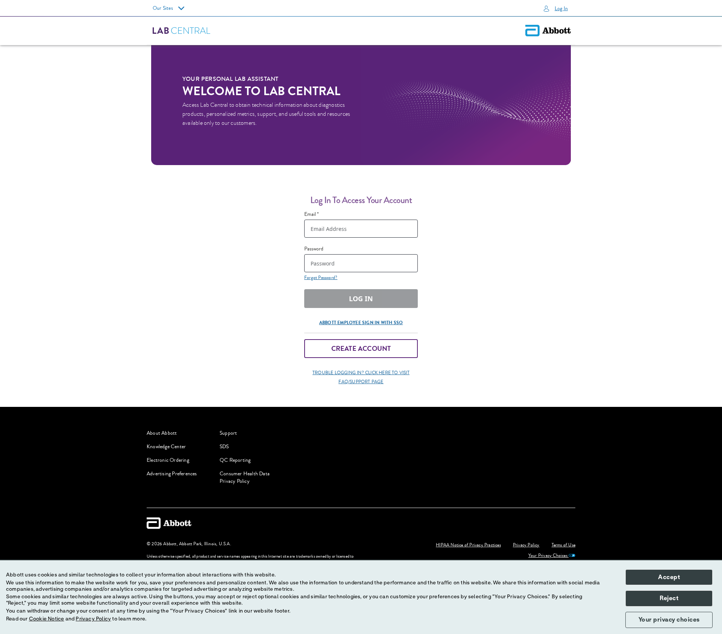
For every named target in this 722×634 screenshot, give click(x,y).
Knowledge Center (166, 446)
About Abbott (162, 433)
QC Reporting (235, 460)
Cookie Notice (46, 619)
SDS (224, 446)
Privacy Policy (93, 619)
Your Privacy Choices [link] (548, 556)
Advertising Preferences (172, 474)
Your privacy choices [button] (669, 620)
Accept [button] (669, 577)
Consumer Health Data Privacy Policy (245, 477)
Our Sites (163, 8)
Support (228, 433)
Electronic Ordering (168, 460)
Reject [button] (669, 598)
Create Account (361, 348)
